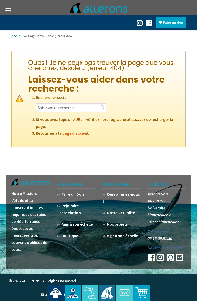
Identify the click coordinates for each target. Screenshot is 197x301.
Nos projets (117, 224)
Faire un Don (73, 194)
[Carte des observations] (73, 293)
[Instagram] (160, 259)
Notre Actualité (121, 212)
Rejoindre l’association (69, 209)
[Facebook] (149, 22)
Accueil (16, 36)
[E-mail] (179, 259)
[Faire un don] (90, 293)
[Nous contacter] (124, 293)
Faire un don (172, 22)
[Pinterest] (170, 259)
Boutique (70, 235)
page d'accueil (75, 133)
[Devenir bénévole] (107, 293)
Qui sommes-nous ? (121, 198)
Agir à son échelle (77, 224)
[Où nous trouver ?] (55, 293)
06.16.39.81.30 (159, 238)
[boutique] (141, 293)
